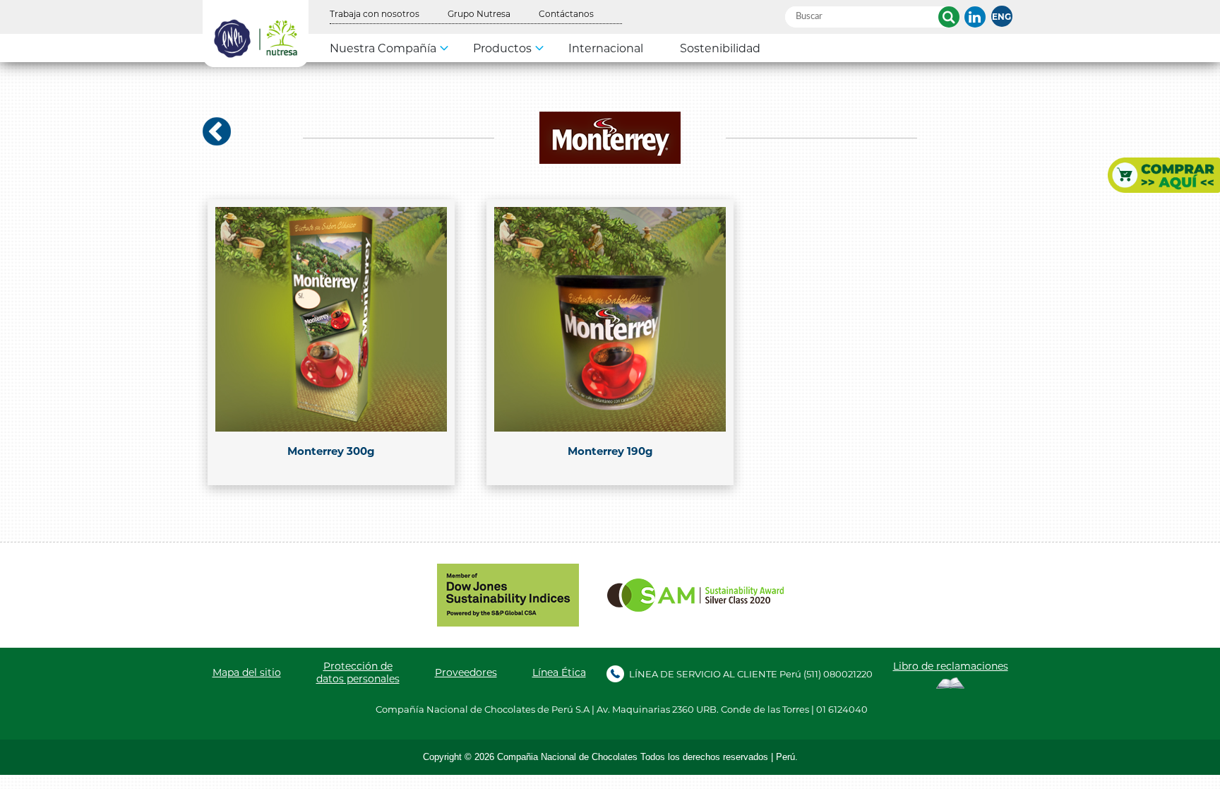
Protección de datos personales (358, 672)
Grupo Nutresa (479, 13)
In (975, 17)
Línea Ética (559, 672)
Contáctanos (566, 13)
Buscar (948, 17)
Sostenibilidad (720, 47)
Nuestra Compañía (383, 47)
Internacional (605, 47)
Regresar (217, 131)
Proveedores (466, 672)
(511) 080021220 (838, 674)
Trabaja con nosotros (374, 13)
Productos (502, 47)
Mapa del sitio (247, 672)
